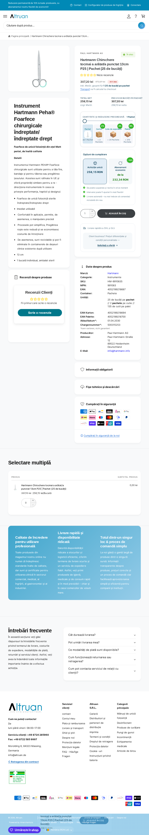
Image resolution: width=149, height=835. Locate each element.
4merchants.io (26, 822)
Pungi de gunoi (125, 732)
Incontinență (124, 737)
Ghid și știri (68, 732)
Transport (85, 89)
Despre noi (68, 737)
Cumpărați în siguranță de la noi (102, 435)
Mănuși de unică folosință (126, 716)
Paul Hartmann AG (91, 53)
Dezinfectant (124, 722)
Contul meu (68, 718)
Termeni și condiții (100, 736)
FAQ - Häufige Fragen (70, 754)
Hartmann (113, 273)
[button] (5, 16)
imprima (94, 732)
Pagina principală (20, 36)
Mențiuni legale (71, 747)
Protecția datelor (71, 742)
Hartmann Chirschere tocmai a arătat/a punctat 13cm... (60, 36)
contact (66, 713)
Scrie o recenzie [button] (39, 312)
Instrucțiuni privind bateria (100, 758)
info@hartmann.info (119, 350)
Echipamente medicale (124, 744)
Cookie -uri (96, 751)
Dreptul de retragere (101, 741)
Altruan (19, 818)
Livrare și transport (73, 728)
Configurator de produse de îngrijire (106, 5)
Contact (77, 5)
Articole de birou (126, 750)
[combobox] (74, 25)
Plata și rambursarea (73, 723)
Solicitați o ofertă (106, 245)
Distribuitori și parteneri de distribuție (97, 723)
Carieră (94, 713)
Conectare (136, 5)
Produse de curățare (128, 727)
